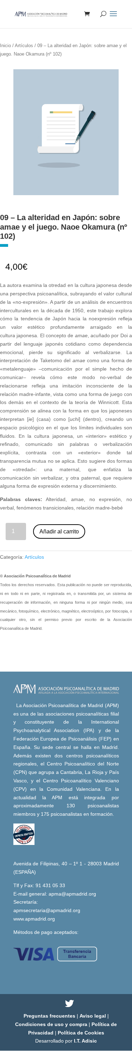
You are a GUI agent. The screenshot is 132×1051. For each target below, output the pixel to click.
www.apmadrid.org (34, 919)
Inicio (5, 45)
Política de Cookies (81, 1033)
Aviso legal (93, 1016)
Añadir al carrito (59, 531)
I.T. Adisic (85, 1041)
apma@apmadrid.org (72, 894)
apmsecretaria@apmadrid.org (46, 910)
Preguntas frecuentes (50, 1016)
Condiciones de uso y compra (52, 1024)
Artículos (24, 45)
